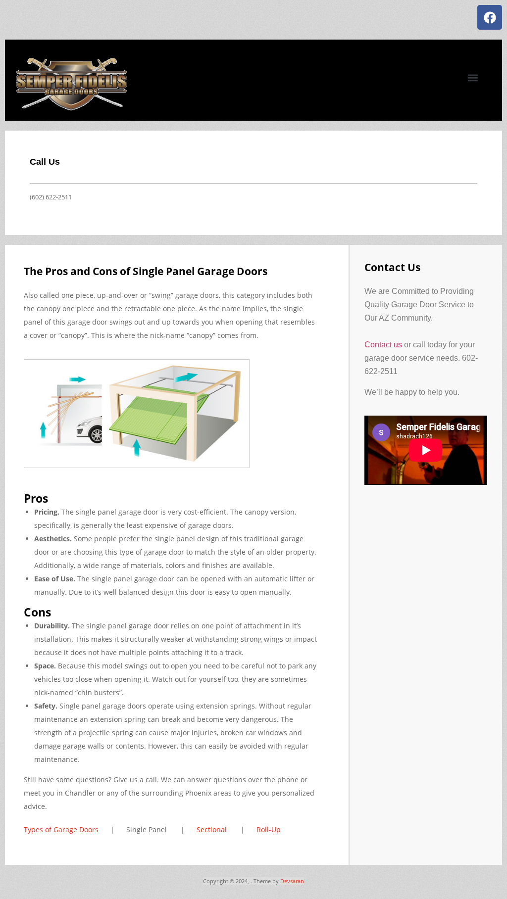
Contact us (383, 344)
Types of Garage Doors (62, 829)
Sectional (214, 829)
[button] (472, 77)
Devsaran (292, 881)
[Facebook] (489, 17)
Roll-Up (268, 829)
